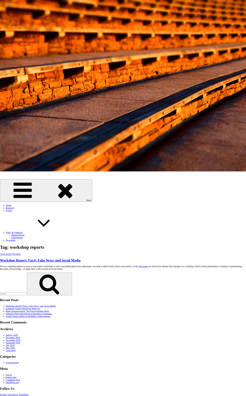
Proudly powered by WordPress (14, 394)
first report (143, 266)
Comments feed (13, 380)
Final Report (17, 237)
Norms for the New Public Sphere (15, 175)
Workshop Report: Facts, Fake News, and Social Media (40, 260)
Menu (89, 200)
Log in (9, 375)
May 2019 (10, 348)
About (8, 205)
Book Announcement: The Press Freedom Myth (27, 311)
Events (9, 210)
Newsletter (10, 240)
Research (10, 208)
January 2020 (12, 335)
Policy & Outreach (14, 232)
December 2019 (13, 337)
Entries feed (11, 377)
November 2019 (13, 340)
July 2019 (10, 345)
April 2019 (11, 350)
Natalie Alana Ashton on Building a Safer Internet (28, 316)
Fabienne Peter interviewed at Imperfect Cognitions (29, 314)
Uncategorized (12, 362)
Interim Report (17, 235)
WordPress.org (12, 382)
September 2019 (13, 343)
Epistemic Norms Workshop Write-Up (23, 308)
